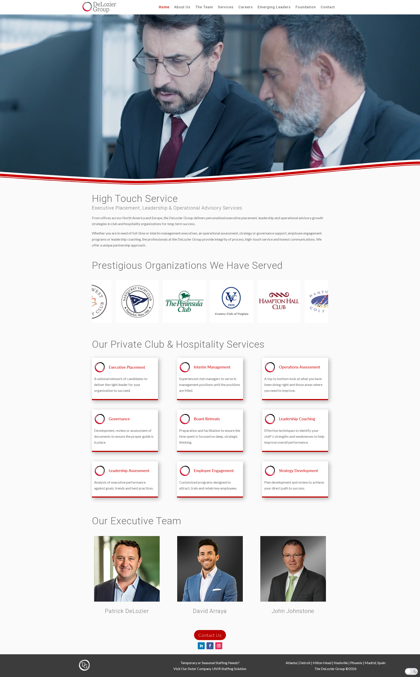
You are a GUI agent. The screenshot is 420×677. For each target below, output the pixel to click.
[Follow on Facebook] (210, 645)
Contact (328, 7)
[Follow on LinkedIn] (201, 645)
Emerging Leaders (274, 7)
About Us (182, 7)
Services (226, 7)
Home (164, 7)
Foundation (306, 7)
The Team (204, 7)
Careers (245, 7)
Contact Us (210, 635)
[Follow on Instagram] (218, 645)
